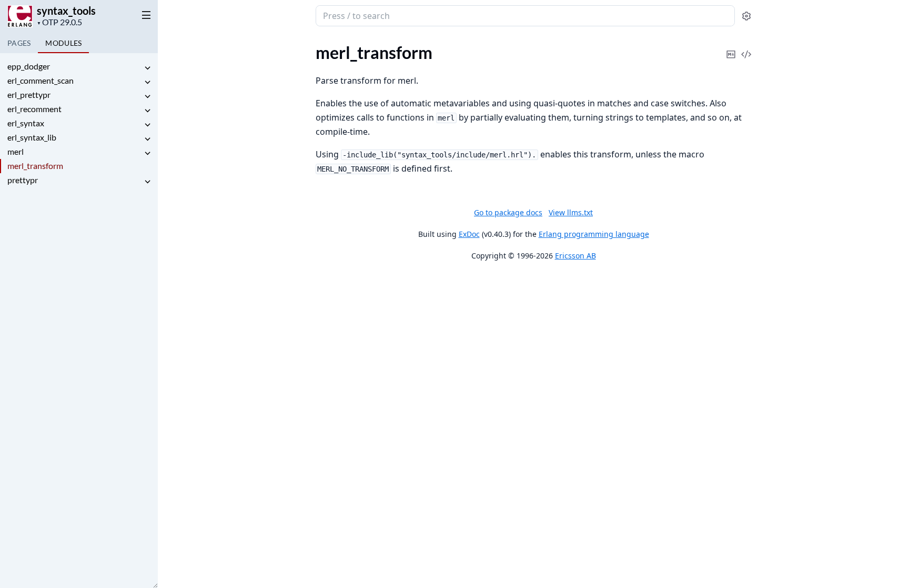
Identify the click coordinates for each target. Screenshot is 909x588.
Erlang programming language (594, 234)
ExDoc (469, 234)
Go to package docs (508, 212)
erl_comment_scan (40, 80)
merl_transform (35, 166)
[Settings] (746, 16)
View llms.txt (571, 212)
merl (15, 151)
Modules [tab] (63, 42)
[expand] (147, 68)
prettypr (22, 180)
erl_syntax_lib (31, 137)
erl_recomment (34, 109)
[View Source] (746, 47)
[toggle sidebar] (144, 14)
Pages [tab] (19, 42)
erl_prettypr (28, 94)
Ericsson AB (575, 256)
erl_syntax (25, 123)
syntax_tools (66, 10)
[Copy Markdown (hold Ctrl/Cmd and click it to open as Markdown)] (731, 47)
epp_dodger (28, 66)
